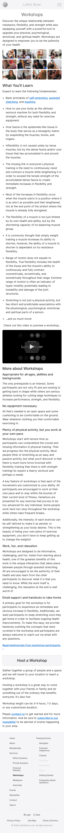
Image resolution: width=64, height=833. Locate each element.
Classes (42, 755)
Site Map (32, 820)
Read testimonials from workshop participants (31, 645)
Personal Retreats (17, 769)
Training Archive (43, 738)
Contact (13, 800)
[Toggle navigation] (59, 4)
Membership (15, 748)
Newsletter (15, 795)
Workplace (17, 780)
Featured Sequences (44, 749)
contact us (18, 714)
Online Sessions (20, 758)
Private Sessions (20, 763)
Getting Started (46, 775)
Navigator (43, 743)
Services (14, 753)
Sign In (13, 805)
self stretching (38, 98)
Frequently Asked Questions (47, 781)
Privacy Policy (13, 820)
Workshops (18, 775)
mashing (30, 101)
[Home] (5, 4)
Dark (37, 814)
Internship (17, 785)
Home (12, 738)
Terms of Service (50, 820)
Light (28, 814)
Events (13, 790)
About (12, 743)
